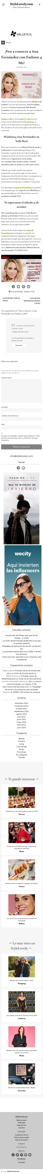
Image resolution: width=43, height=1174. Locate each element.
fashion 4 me (29, 291)
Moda (21, 749)
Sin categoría (21, 754)
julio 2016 (22, 716)
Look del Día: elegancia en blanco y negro (32, 300)
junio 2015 (21, 727)
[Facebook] (18, 468)
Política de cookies (21, 1140)
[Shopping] (21, 977)
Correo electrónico (10, 416)
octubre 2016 (21, 708)
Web (2, 424)
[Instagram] (23, 468)
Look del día (21, 746)
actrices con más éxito (26, 113)
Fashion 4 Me (6, 119)
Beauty (21, 738)
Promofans (21, 752)
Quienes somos (21, 1120)
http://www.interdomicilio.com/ (16, 687)
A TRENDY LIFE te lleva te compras (25, 692)
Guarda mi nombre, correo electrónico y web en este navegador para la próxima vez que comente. (20, 438)
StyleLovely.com (21, 4)
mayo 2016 (21, 722)
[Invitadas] (21, 1084)
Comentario (6, 378)
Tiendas (21, 757)
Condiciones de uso (21, 1135)
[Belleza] (21, 915)
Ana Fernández (17, 291)
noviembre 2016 (21, 706)
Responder (19, 345)
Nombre (5, 407)
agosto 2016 (21, 714)
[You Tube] (30, 1155)
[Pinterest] (21, 1155)
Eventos (21, 741)
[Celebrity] (21, 1012)
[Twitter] (17, 1155)
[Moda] (21, 842)
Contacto (21, 1128)
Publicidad (21, 1123)
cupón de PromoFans (23, 188)
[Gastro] (21, 880)
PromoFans (29, 122)
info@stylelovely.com (21, 455)
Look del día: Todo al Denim (11, 299)
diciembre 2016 (21, 703)
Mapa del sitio (21, 1125)
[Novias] (21, 807)
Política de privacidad (21, 1137)
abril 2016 (21, 725)
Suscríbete (21, 1162)
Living (21, 744)
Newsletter (22, 1159)
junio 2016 (21, 719)
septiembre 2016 (21, 711)
